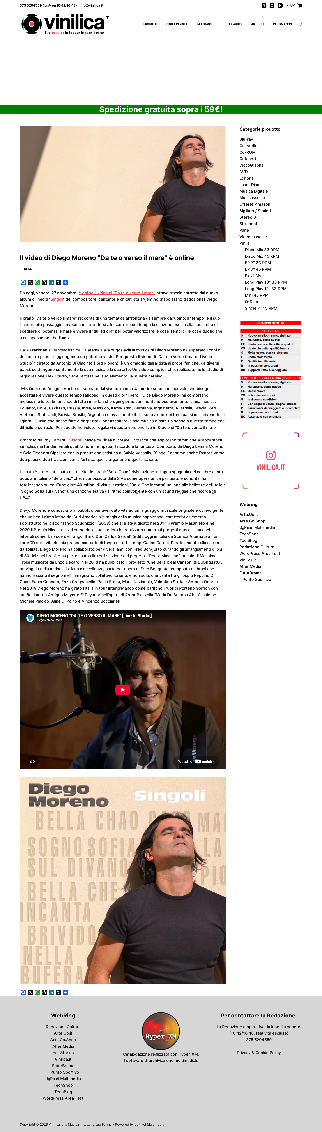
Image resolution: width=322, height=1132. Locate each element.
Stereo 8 (247, 217)
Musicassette (207, 24)
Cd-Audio (235, 24)
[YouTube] (280, 5)
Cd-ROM (247, 152)
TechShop (249, 534)
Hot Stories (63, 1052)
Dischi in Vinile (177, 24)
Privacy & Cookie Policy (259, 1052)
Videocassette (253, 237)
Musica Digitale (253, 191)
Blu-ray (246, 139)
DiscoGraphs (251, 165)
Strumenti (248, 223)
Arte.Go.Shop (252, 521)
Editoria (246, 178)
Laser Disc (249, 184)
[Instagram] (272, 5)
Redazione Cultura (256, 547)
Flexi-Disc (254, 275)
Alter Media (250, 566)
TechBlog (248, 540)
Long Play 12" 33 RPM (266, 288)
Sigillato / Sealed (255, 210)
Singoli (57, 299)
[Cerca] (300, 24)
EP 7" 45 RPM (258, 269)
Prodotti (150, 24)
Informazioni (282, 24)
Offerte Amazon (254, 204)
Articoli (257, 24)
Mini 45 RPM (257, 295)
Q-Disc (251, 301)
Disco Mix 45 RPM (262, 256)
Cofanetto (249, 158)
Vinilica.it (247, 560)
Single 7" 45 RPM (261, 308)
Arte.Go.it (248, 514)
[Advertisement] (161, 70)
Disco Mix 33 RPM (262, 249)
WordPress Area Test (259, 553)
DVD (243, 171)
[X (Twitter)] (264, 5)
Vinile (244, 243)
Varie (244, 230)
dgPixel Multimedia (257, 527)
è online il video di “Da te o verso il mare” (117, 293)
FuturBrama (250, 573)
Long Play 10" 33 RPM (266, 282)
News (28, 268)
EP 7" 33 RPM (258, 262)
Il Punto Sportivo (255, 579)
